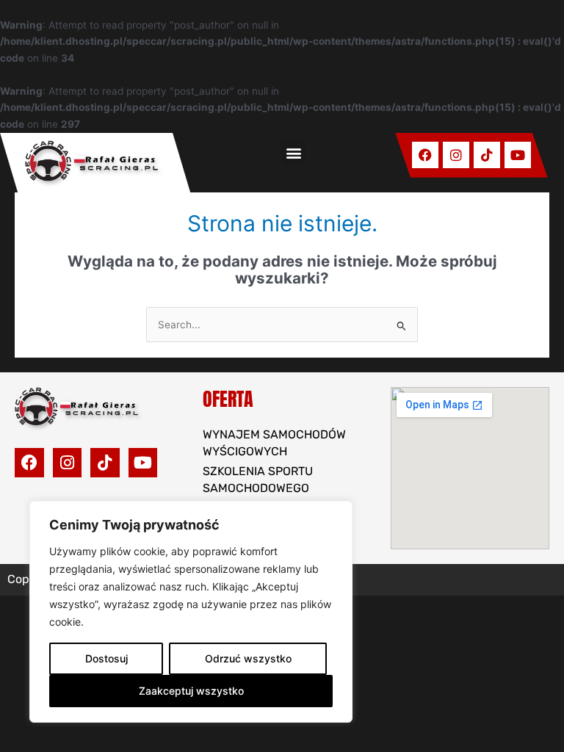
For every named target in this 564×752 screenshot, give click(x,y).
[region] (190, 612)
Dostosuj (106, 658)
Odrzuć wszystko (248, 658)
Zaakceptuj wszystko (191, 690)
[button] (293, 153)
